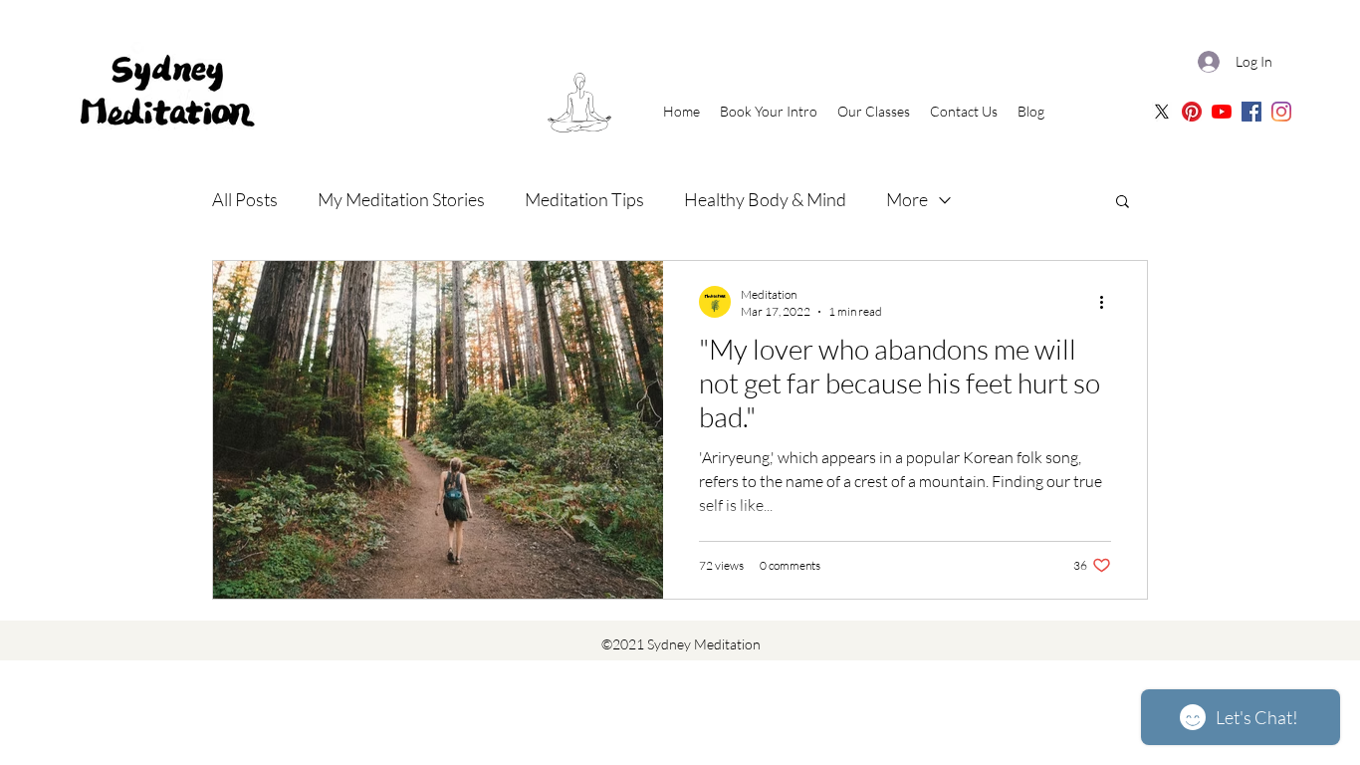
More (907, 199)
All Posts (245, 199)
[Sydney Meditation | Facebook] (1251, 112)
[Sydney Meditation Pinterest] (1192, 112)
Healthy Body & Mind (765, 199)
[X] (1162, 112)
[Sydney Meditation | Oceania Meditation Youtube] (1222, 112)
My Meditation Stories (401, 199)
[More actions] (1108, 302)
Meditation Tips (584, 199)
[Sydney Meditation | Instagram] (1281, 112)
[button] (1122, 202)
